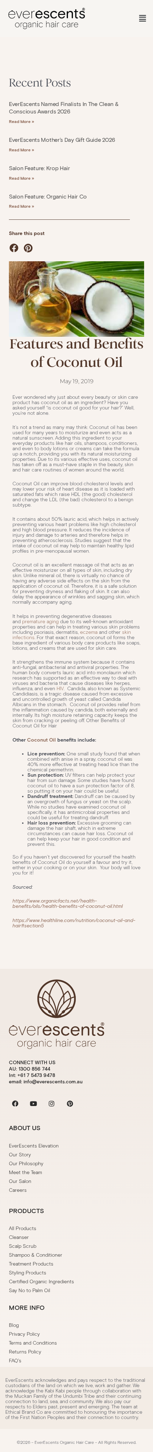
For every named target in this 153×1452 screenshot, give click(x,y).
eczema (88, 632)
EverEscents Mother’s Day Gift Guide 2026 (62, 139)
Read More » (21, 121)
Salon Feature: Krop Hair (39, 168)
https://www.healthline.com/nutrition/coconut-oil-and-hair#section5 (73, 923)
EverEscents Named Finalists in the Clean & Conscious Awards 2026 (63, 108)
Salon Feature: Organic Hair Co (48, 196)
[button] (142, 19)
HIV (60, 689)
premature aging (40, 622)
